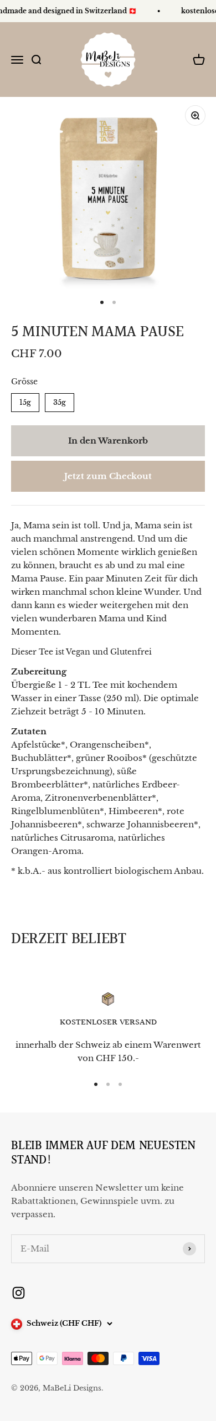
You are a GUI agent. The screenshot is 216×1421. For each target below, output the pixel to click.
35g (59, 400)
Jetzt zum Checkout (108, 476)
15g (25, 400)
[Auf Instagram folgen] (18, 1292)
